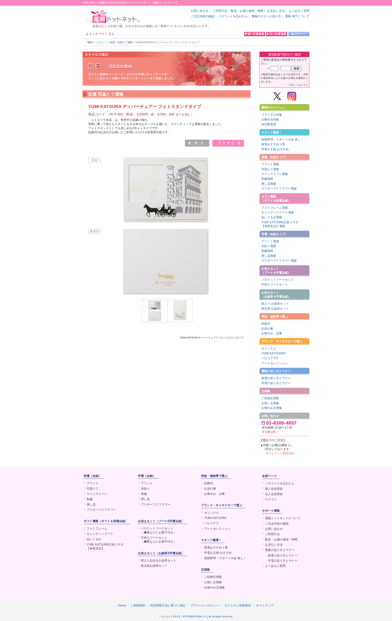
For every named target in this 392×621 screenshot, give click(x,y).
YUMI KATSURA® (273, 353)
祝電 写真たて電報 (106, 94)
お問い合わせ (199, 11)
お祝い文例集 (270, 403)
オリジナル (268, 348)
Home (122, 605)
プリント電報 (270, 164)
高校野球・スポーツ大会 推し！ (282, 139)
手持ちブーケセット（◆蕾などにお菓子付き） (158, 539)
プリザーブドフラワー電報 (279, 188)
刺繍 (90, 499)
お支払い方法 (276, 11)
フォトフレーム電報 (274, 207)
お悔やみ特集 (270, 119)
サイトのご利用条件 (238, 605)
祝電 (112, 42)
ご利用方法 (219, 11)
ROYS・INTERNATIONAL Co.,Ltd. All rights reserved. (203, 616)
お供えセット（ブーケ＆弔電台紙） (276, 270)
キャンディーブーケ (100, 534)
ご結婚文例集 (270, 398)
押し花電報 (268, 183)
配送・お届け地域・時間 (247, 11)
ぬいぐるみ (94, 539)
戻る (200, 143)
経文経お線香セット (154, 565)
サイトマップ (265, 605)
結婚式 (265, 323)
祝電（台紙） (92, 476)
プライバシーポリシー (205, 605)
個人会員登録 (274, 488)
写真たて (92, 488)
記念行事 (267, 328)
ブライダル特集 (271, 114)
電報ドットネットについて (282, 518)
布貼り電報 (268, 246)
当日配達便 (268, 124)
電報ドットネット (97, 42)
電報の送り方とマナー (276, 371)
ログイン (271, 499)
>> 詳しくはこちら (297, 84)
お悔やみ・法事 (271, 333)
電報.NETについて (297, 16)
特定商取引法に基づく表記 (168, 605)
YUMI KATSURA (215, 518)
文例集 (265, 391)
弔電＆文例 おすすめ (275, 149)
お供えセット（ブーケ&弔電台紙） (161, 521)
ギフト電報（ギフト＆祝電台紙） (276, 198)
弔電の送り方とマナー (276, 383)
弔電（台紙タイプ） (274, 234)
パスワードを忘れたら (233, 16)
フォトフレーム (97, 528)
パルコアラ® (269, 358)
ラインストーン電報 (274, 174)
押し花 (91, 504)
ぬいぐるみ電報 (271, 217)
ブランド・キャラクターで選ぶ (282, 341)
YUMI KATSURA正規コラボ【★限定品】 (105, 546)
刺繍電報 (267, 178)
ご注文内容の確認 (202, 16)
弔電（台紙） (147, 476)
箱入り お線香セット (275, 303)
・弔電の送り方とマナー (281, 560)
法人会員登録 (274, 494)
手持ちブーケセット (274, 284)
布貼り (145, 488)
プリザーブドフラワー (101, 509)
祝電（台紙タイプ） (274, 157)
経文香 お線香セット (275, 308)
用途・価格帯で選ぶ (274, 316)
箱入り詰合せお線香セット (158, 560)
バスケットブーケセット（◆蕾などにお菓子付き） (158, 530)
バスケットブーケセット (277, 279)
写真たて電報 (125, 42)
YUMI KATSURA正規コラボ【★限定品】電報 (279, 224)
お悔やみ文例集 (271, 408)
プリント (92, 483)
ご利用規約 (138, 605)
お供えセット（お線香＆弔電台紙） (276, 294)
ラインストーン (97, 494)
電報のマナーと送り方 (266, 16)
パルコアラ (211, 523)
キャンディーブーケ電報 (277, 212)
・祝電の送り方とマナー (281, 555)
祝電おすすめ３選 (273, 144)
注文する (226, 143)
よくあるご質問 (299, 11)
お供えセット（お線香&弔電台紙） (161, 553)
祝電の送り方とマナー (276, 378)
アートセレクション (274, 363)
